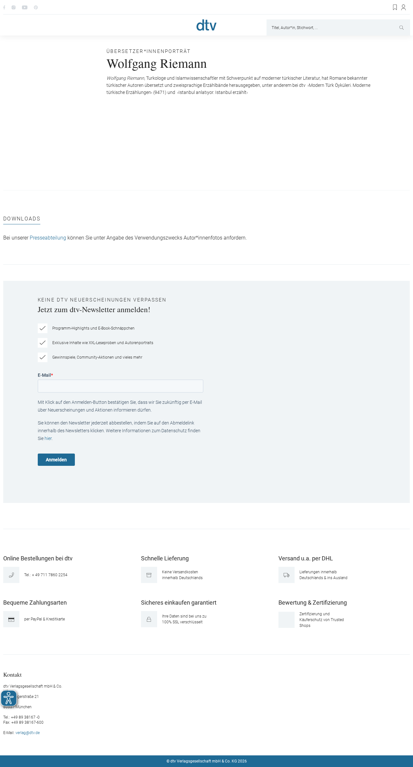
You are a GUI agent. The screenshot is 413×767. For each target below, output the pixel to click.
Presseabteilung (48, 238)
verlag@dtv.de (27, 733)
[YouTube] (24, 7)
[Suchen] (402, 27)
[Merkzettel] (395, 7)
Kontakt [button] (12, 674)
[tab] (21, 220)
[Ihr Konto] (404, 7)
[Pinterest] (36, 7)
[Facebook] (4, 7)
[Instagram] (13, 7)
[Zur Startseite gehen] (206, 25)
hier (48, 438)
